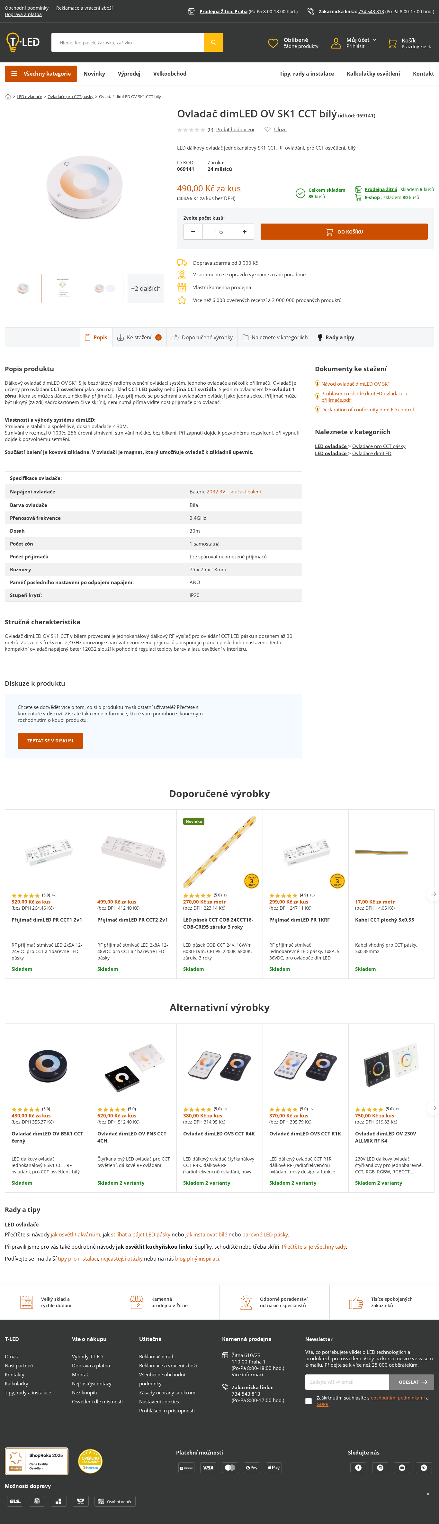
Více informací (247, 1374)
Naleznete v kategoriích (280, 337)
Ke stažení (143, 337)
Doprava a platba (23, 14)
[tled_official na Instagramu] (381, 1471)
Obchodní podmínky (27, 8)
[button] (339, 43)
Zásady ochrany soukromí (168, 1392)
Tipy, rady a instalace (307, 73)
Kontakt (423, 73)
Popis (100, 337)
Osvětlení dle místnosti (97, 1401)
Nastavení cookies (159, 1401)
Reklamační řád (156, 1356)
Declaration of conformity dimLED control (367, 409)
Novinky (94, 73)
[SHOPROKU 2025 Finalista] (41, 1461)
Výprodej (129, 73)
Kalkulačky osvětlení (373, 73)
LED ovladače (29, 96)
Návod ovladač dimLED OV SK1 (355, 384)
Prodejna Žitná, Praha (223, 11)
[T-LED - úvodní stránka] (23, 42)
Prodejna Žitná (381, 189)
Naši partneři (19, 1365)
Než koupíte (85, 1392)
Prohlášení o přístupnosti (167, 1410)
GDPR (322, 1404)
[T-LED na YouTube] (403, 1471)
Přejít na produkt (47, 953)
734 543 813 (371, 11)
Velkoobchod (169, 73)
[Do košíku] (344, 232)
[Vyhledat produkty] (213, 42)
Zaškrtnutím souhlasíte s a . (373, 1401)
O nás (11, 1356)
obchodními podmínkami (398, 1398)
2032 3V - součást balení (234, 491)
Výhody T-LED (87, 1356)
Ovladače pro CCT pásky (71, 96)
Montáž (80, 1374)
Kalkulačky (16, 1383)
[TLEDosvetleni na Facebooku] (359, 1471)
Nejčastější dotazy (92, 1383)
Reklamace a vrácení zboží (84, 8)
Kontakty (14, 1374)
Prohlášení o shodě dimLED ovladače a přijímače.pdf (364, 396)
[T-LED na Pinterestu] (424, 1471)
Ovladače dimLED (371, 453)
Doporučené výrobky (207, 337)
